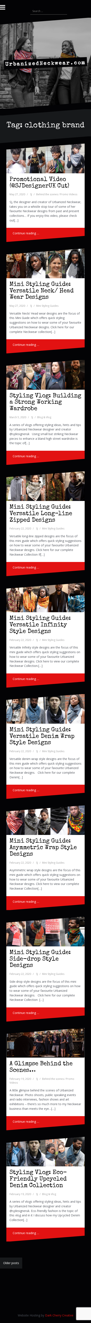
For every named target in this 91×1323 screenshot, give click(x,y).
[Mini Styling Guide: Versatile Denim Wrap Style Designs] (45, 709)
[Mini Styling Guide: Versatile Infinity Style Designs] (45, 597)
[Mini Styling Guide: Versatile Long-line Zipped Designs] (45, 486)
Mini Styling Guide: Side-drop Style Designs (40, 959)
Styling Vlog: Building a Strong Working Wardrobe (45, 402)
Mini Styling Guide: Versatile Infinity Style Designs (40, 625)
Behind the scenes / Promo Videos (56, 194)
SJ (31, 194)
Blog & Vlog (44, 417)
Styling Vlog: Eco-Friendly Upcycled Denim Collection (38, 1179)
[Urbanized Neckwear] (45, 63)
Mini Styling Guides (47, 306)
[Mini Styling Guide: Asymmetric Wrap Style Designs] (45, 820)
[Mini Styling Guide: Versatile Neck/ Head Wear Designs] (45, 263)
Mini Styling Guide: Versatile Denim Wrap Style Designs (42, 736)
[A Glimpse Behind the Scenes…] (45, 1043)
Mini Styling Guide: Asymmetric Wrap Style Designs (43, 847)
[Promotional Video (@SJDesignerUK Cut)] (45, 158)
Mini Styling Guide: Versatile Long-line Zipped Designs (41, 513)
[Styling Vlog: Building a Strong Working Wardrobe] (45, 374)
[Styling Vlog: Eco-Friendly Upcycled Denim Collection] (45, 1151)
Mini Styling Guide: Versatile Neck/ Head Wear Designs (42, 291)
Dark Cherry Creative (59, 1315)
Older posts (11, 1263)
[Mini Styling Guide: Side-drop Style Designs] (45, 931)
